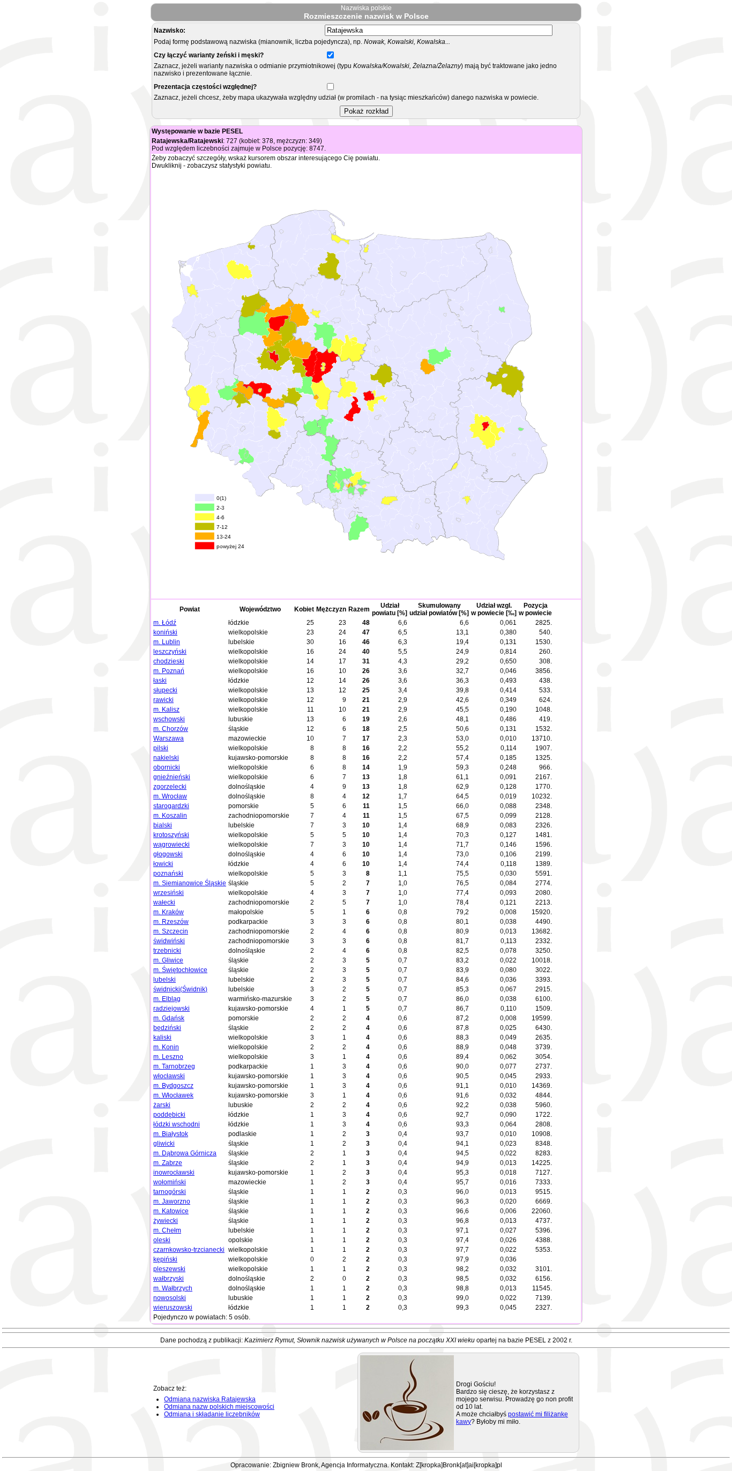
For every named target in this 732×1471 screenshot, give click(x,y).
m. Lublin (166, 642)
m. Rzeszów (171, 921)
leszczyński (169, 651)
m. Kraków (168, 912)
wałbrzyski (168, 1278)
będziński (167, 1028)
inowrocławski (174, 1172)
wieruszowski (172, 1307)
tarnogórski (169, 1192)
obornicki (166, 767)
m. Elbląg (167, 999)
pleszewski (169, 1269)
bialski (162, 825)
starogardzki (171, 806)
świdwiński (169, 941)
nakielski (166, 757)
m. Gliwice (168, 960)
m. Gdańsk (168, 1018)
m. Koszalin (170, 815)
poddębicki (169, 1114)
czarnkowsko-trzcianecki (189, 1249)
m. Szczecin (170, 931)
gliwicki (164, 1143)
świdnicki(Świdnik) (180, 989)
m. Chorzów (170, 729)
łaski (160, 680)
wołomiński (169, 1182)
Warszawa (168, 738)
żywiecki (165, 1220)
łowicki (163, 864)
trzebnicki (167, 950)
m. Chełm (167, 1230)
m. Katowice (171, 1211)
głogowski (168, 854)
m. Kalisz (166, 709)
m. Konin (166, 1047)
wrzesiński (168, 893)
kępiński (165, 1259)
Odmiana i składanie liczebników (212, 1414)
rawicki (163, 700)
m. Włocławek (173, 1095)
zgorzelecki (169, 786)
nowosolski (169, 1298)
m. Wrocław (170, 796)
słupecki (165, 690)
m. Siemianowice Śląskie (189, 883)
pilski (160, 748)
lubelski (164, 979)
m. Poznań (168, 671)
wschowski (169, 719)
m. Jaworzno (171, 1201)
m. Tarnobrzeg (174, 1066)
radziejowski (171, 1008)
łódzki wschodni (176, 1124)
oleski (161, 1240)
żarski (161, 1105)
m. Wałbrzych (172, 1288)
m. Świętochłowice (180, 970)
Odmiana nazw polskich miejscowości (219, 1406)
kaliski (162, 1037)
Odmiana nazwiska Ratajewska (210, 1399)
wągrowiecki (171, 844)
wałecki (164, 902)
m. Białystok (170, 1134)
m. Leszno (168, 1057)
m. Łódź (164, 622)
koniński (165, 632)
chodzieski (168, 661)
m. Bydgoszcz (173, 1085)
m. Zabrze (167, 1163)
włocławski (169, 1076)
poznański (168, 873)
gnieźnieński (171, 777)
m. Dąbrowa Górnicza (184, 1153)
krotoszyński (171, 835)
